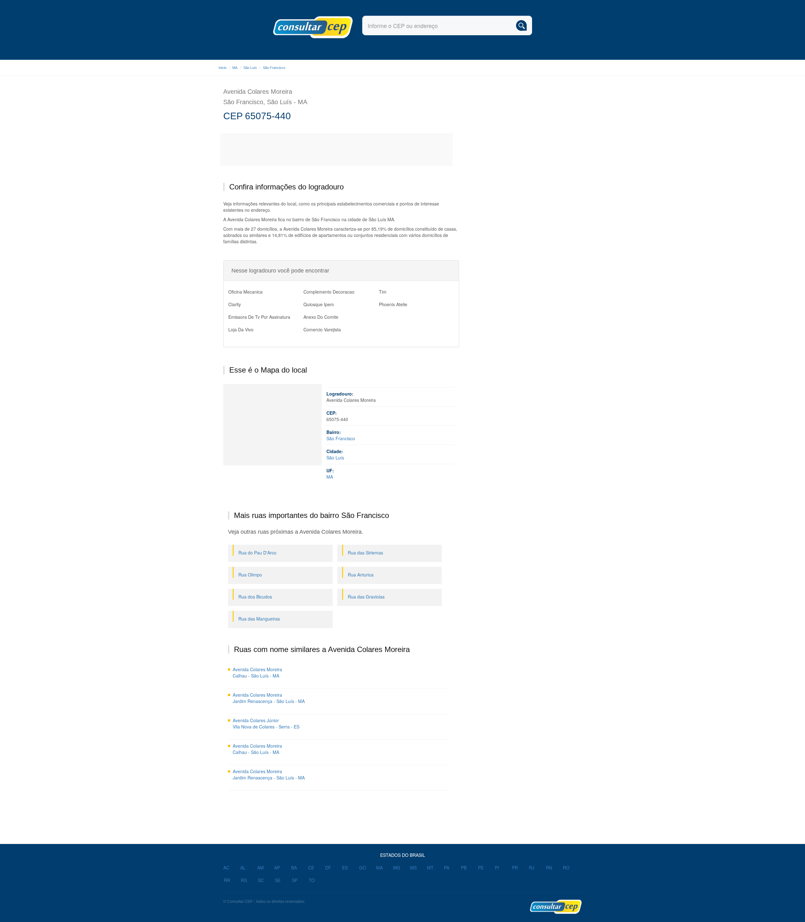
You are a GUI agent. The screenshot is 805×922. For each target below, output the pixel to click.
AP (277, 867)
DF (328, 867)
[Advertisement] (336, 150)
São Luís (250, 68)
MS (413, 867)
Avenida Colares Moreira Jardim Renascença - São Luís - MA (269, 698)
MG (396, 867)
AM (260, 867)
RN (549, 867)
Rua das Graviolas (366, 596)
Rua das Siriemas (365, 552)
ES (345, 867)
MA (234, 68)
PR (515, 867)
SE (277, 880)
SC (261, 880)
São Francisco (274, 68)
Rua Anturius (361, 574)
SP (294, 880)
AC (226, 867)
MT (430, 867)
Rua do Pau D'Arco (257, 552)
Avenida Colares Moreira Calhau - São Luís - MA (257, 672)
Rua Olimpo (250, 574)
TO (312, 880)
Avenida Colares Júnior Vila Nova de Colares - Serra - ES (266, 723)
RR (227, 880)
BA (294, 867)
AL (243, 867)
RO (566, 867)
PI (497, 867)
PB (464, 867)
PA (446, 867)
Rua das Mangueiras (259, 619)
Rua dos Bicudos (255, 596)
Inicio (222, 68)
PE (481, 867)
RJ (531, 867)
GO (362, 867)
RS (244, 880)
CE (311, 867)
